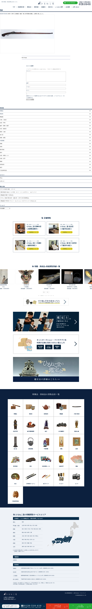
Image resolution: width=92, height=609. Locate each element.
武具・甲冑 (2, 122)
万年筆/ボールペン (30, 483)
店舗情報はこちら (33, 232)
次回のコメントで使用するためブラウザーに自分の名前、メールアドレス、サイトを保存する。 (45, 96)
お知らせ (2, 181)
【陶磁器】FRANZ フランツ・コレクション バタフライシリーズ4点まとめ (18, 200)
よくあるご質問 (59, 7)
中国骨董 (46, 448)
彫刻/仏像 (76, 431)
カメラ (76, 483)
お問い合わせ (76, 7)
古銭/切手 (61, 466)
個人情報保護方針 (68, 593)
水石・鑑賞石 (3, 128)
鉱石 (1, 167)
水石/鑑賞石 (61, 431)
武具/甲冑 (15, 431)
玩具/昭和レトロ (46, 466)
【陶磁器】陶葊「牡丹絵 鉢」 (7, 195)
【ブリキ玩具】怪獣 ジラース (7, 189)
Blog (1, 177)
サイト (27, 90)
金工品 (1, 134)
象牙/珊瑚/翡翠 (30, 431)
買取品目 (29, 7)
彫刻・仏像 (2, 131)
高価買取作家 (21, 7)
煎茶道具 (2, 164)
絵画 (1, 146)
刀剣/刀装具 (76, 413)
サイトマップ (83, 593)
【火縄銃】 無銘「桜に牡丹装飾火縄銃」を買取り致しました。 (29, 13)
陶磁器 (1, 116)
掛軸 (1, 143)
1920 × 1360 (11, 13)
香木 (1, 152)
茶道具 (30, 413)
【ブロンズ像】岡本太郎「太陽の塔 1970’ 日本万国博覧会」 (15, 198)
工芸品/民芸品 (3, 170)
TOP (14, 7)
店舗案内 (43, 7)
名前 (27, 83)
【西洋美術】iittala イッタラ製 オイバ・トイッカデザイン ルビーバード (19, 192)
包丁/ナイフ (46, 483)
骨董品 (15, 413)
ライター (61, 483)
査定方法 (50, 7)
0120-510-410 (10, 599)
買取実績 (36, 7)
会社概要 (68, 7)
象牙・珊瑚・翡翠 (4, 125)
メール (28, 86)
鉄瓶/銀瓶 (30, 448)
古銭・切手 (2, 158)
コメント (28, 70)
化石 (15, 483)
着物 (1, 161)
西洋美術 (2, 149)
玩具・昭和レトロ (4, 155)
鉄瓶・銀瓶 (2, 137)
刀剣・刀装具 (3, 119)
